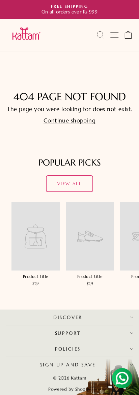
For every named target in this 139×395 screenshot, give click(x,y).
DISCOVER (67, 317)
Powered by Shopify (69, 389)
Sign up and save (68, 365)
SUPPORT (68, 333)
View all (69, 183)
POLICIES (68, 349)
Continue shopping (69, 120)
